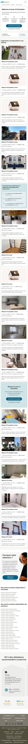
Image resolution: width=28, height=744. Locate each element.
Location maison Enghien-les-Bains (9, 648)
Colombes (12, 4)
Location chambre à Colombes (8, 594)
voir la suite (8, 683)
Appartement (6, 731)
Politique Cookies (8, 742)
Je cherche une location (14, 26)
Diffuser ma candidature (10, 577)
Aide (6, 720)
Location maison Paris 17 (7, 638)
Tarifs (23, 716)
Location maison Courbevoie (8, 614)
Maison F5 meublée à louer (10, 425)
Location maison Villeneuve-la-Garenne (10, 637)
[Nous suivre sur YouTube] (18, 723)
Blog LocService (9, 736)
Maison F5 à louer (7, 255)
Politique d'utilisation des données (19, 740)
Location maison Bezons (7, 612)
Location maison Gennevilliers (8, 619)
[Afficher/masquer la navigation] (25, 2)
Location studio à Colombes (8, 596)
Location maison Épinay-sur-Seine (9, 642)
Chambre (22, 731)
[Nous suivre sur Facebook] (6, 723)
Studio (17, 731)
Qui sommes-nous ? (9, 716)
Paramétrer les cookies (18, 742)
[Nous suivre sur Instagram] (12, 723)
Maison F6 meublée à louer (10, 87)
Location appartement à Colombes (9, 597)
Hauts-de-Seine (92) (5, 4)
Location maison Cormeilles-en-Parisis (10, 643)
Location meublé (9, 733)
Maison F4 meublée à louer (10, 142)
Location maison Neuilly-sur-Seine (9, 627)
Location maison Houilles (7, 624)
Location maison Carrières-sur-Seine (10, 630)
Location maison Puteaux (7, 625)
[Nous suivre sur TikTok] (15, 723)
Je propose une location (14, 28)
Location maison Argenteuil (7, 617)
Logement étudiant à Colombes (8, 601)
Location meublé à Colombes (8, 599)
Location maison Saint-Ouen (8, 647)
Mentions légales (20, 718)
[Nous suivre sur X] (9, 723)
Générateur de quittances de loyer (14, 738)
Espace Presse (6, 718)
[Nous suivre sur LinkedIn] (21, 723)
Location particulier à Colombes (9, 592)
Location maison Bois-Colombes (9, 609)
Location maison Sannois (7, 632)
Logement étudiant (18, 733)
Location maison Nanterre (7, 620)
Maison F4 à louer (7, 537)
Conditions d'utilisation (6, 740)
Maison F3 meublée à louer (10, 171)
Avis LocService (18, 736)
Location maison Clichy (6, 629)
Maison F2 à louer (7, 284)
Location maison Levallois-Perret (9, 622)
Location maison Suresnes (7, 645)
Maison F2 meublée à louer (10, 61)
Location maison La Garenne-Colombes (10, 611)
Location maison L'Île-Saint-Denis (9, 640)
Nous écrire (19, 720)
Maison (12, 731)
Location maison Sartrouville (8, 633)
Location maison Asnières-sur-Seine (10, 615)
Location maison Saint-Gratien (8, 635)
